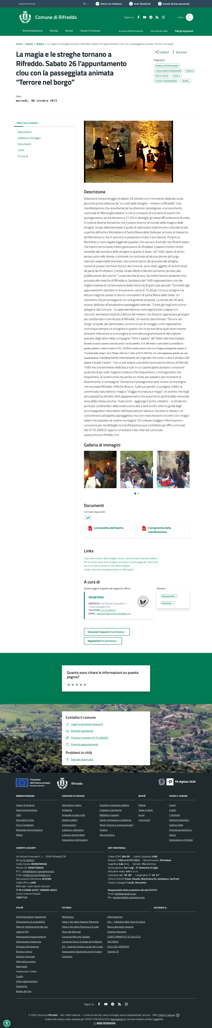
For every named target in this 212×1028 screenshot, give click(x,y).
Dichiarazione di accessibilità (30, 922)
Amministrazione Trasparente (31, 917)
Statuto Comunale (25, 956)
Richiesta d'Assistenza (27, 946)
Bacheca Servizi (24, 951)
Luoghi (172, 810)
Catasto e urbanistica (73, 830)
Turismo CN (113, 951)
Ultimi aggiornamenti (27, 981)
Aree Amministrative (26, 810)
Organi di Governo (25, 805)
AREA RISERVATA (106, 1023)
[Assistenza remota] (178, 1015)
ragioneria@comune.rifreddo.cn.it (114, 613)
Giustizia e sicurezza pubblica (114, 805)
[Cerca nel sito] (189, 17)
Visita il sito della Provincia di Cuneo (80, 927)
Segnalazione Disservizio (28, 941)
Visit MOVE (113, 941)
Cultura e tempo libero (73, 835)
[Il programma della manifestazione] (144, 528)
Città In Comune (166, 1015)
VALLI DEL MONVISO (118, 946)
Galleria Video (176, 825)
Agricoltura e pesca (71, 805)
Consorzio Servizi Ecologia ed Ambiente (82, 941)
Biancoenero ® (118, 1019)
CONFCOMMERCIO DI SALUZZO (124, 936)
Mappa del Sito (23, 991)
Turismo (103, 830)
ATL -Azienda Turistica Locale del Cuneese (83, 946)
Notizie (40, 44)
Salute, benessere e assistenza (115, 820)
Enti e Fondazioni (25, 825)
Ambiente (67, 810)
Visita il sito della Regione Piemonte (80, 922)
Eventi (172, 805)
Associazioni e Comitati (181, 840)
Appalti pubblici (69, 820)
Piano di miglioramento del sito (32, 927)
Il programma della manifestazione (159, 530)
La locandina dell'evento (109, 528)
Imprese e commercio (111, 810)
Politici (19, 835)
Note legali (21, 966)
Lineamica (67, 956)
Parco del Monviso (71, 932)
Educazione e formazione (75, 840)
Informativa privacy (26, 961)
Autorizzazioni (69, 825)
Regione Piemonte (27, 3)
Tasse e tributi (145, 810)
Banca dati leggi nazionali (120, 927)
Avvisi (141, 815)
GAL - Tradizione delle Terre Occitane (126, 922)
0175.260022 (108, 610)
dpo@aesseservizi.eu (125, 894)
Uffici (18, 815)
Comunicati (144, 820)
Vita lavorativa (107, 835)
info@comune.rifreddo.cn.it (36, 875)
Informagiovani (115, 917)
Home (19, 44)
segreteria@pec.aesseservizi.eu (129, 897)
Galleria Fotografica (179, 820)
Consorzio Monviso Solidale (76, 936)
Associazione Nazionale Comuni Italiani (82, 951)
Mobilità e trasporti (109, 815)
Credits (19, 976)
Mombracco (68, 917)
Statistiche (21, 986)
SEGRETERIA (96, 597)
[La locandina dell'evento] (90, 528)
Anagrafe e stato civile (73, 815)
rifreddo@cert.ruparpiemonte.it (38, 871)
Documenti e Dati (25, 820)
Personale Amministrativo (29, 830)
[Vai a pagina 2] (138, 493)
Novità (29, 44)
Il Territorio (174, 815)
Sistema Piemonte (116, 932)
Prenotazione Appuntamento (31, 936)
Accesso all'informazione (131, 31)
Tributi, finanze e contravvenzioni (116, 825)
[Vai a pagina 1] (135, 493)
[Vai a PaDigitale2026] (177, 781)
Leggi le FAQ (22, 932)
